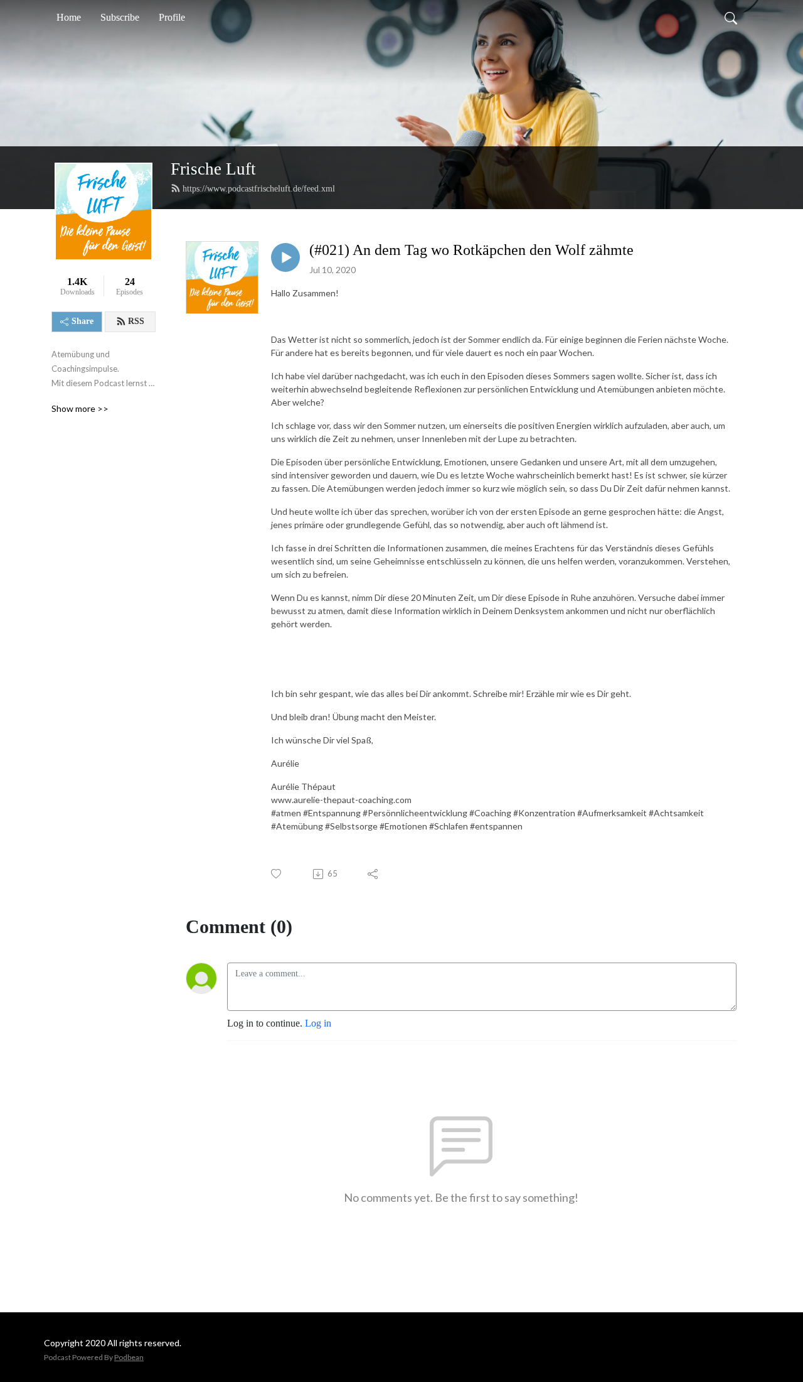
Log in (318, 1023)
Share (82, 321)
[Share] (373, 874)
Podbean (129, 1357)
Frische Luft (213, 168)
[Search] (731, 17)
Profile (172, 17)
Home (68, 17)
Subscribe (119, 17)
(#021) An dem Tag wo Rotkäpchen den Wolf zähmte (471, 250)
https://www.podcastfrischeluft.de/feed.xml (259, 188)
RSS (136, 321)
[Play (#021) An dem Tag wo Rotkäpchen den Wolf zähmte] (285, 257)
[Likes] (277, 873)
